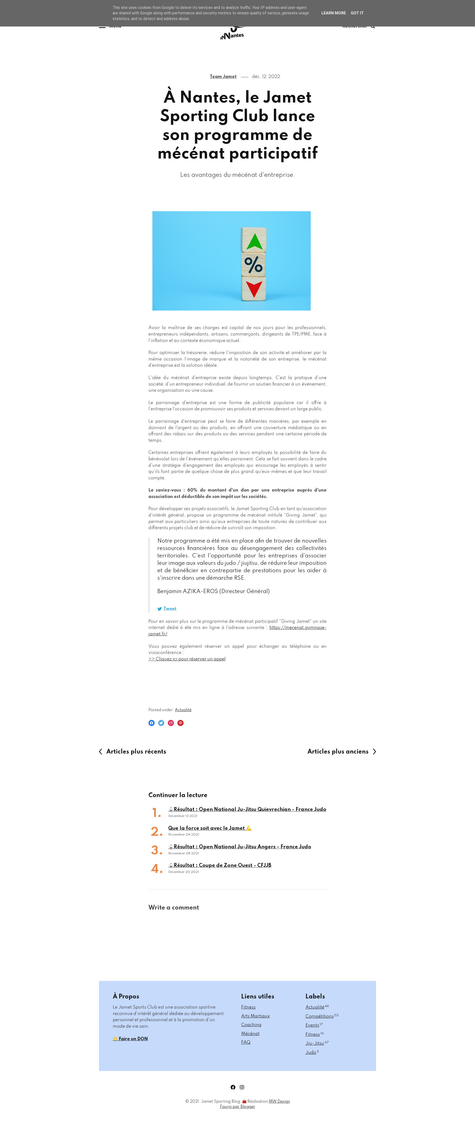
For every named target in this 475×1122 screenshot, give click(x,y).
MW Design (279, 1102)
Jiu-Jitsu (317, 1043)
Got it (357, 13)
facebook (233, 1087)
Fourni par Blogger (237, 1107)
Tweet (170, 609)
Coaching (251, 1025)
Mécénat (250, 1034)
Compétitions (322, 1016)
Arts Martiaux (255, 1016)
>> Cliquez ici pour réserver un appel (187, 659)
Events (314, 1025)
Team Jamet (223, 77)
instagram (242, 1087)
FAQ (245, 1042)
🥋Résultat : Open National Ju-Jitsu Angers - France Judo (239, 847)
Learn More (333, 13)
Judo (312, 1052)
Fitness (248, 1007)
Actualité (183, 710)
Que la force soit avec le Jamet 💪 (209, 828)
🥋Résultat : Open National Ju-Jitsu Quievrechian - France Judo (247, 809)
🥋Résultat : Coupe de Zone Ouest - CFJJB (219, 865)
